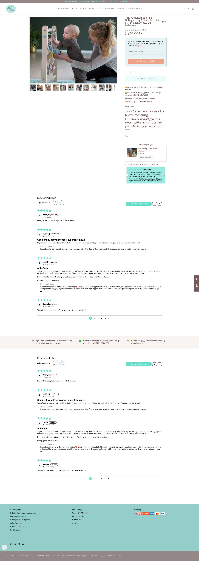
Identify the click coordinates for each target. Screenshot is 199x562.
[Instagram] (19, 544)
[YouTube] (23, 544)
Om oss (75, 523)
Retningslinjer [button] (15, 510)
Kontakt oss (76, 520)
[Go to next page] (112, 318)
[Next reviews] (164, 175)
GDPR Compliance (17, 527)
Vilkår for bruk (66, 556)
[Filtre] (154, 204)
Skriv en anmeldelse (139, 204)
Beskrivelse (129, 107)
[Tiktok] (15, 544)
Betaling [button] (137, 510)
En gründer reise (78, 516)
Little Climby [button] (77, 510)
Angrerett (103, 556)
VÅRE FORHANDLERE (80, 513)
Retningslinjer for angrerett (20, 520)
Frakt (127, 136)
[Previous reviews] (127, 175)
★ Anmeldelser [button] (197, 283)
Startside (24, 556)
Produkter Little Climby (41, 556)
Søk (30, 556)
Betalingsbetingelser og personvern (23, 513)
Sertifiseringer (15, 530)
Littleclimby (11, 556)
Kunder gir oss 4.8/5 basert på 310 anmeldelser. (142, 164)
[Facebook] (11, 544)
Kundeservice (55, 556)
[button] (67, 8)
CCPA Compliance (16, 523)
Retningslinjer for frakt (18, 516)
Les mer (127, 129)
